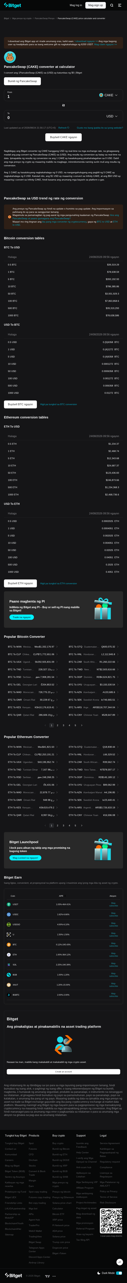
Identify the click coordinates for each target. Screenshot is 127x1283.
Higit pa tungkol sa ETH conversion (58, 583)
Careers (9, 1160)
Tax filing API (82, 1240)
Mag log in (76, 5)
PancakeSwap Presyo (45, 18)
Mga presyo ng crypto (22, 18)
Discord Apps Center (39, 1257)
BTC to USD (103, 221)
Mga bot (33, 1208)
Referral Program (85, 1228)
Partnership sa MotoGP (12, 1216)
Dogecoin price (60, 1247)
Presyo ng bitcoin (61, 1191)
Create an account (63, 1072)
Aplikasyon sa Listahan (83, 1175)
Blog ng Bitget (12, 1165)
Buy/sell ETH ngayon (20, 583)
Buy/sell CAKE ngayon (63, 137)
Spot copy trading (38, 1191)
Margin (32, 1180)
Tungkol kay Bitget (14, 1143)
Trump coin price (61, 1242)
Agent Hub (34, 1219)
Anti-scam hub (83, 1167)
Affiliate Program (85, 1187)
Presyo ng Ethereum (63, 1197)
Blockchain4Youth (14, 1223)
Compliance (106, 1167)
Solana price (58, 1236)
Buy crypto (58, 1143)
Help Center (82, 1152)
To (8, 113)
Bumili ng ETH (59, 1154)
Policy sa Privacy (108, 1191)
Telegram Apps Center (36, 1249)
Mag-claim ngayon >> (105, 44)
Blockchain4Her (13, 1229)
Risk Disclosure (108, 1202)
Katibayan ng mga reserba (14, 1184)
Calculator (57, 1208)
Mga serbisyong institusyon (84, 1195)
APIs (31, 1214)
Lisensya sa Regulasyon (106, 1175)
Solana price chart (61, 1203)
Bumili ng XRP (59, 1165)
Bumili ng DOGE (60, 1160)
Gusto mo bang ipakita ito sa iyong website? (100, 127)
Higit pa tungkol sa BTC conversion (58, 404)
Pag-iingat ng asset (86, 1208)
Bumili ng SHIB (60, 1177)
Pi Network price (60, 1225)
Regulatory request (110, 1161)
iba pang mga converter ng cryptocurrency (64, 221)
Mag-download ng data (85, 1215)
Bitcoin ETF (58, 1214)
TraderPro (34, 1225)
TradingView (35, 1236)
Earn (31, 1186)
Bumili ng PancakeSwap (22, 81)
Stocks (32, 1165)
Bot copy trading (37, 1203)
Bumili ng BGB (59, 1171)
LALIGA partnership (15, 1208)
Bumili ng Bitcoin (61, 1149)
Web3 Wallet (35, 1231)
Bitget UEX (10, 1197)
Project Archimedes (86, 1202)
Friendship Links (13, 1203)
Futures (33, 1149)
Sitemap (9, 1234)
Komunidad (11, 1154)
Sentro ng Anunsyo (15, 1177)
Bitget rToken (59, 1253)
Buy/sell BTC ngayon (20, 404)
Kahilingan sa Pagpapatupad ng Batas (109, 1152)
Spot (31, 1143)
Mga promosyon (84, 1223)
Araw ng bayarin (84, 1234)
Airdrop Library (36, 1262)
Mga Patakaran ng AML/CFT (109, 1184)
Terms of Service (108, 1197)
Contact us (10, 1149)
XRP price (57, 1219)
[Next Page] (81, 725)
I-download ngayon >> (86, 41)
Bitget (6, 18)
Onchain (33, 1160)
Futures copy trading (39, 1197)
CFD (31, 1154)
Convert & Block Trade (37, 1173)
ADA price (57, 1231)
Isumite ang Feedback (82, 1145)
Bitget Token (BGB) (15, 1171)
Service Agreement (110, 1143)
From (9, 92)
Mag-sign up (95, 5)
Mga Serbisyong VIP (87, 1182)
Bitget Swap (35, 1242)
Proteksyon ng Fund (15, 1191)
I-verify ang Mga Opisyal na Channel (86, 1160)
